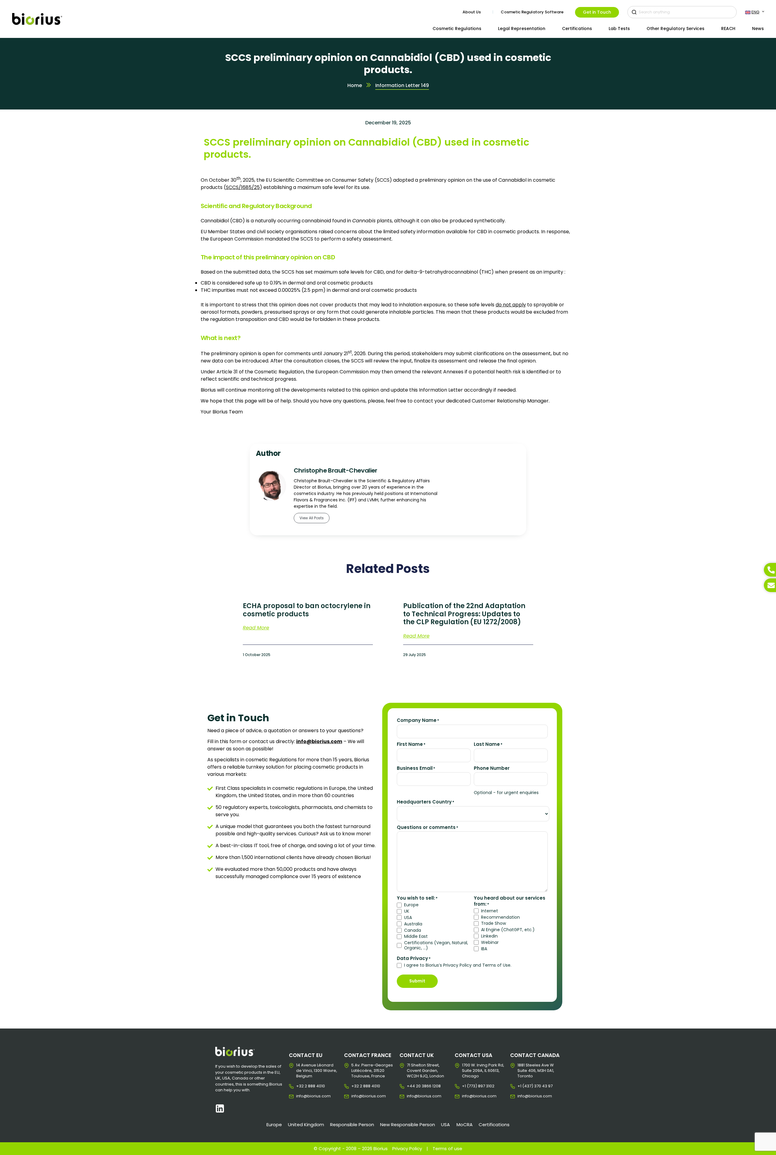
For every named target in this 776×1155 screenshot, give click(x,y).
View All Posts (311, 517)
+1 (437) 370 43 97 (522, 1086)
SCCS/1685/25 (243, 187)
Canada (412, 930)
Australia (413, 924)
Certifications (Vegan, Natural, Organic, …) (436, 945)
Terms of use (447, 1148)
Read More (256, 627)
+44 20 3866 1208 (411, 1086)
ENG (755, 12)
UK (406, 911)
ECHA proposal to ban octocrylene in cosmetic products (306, 609)
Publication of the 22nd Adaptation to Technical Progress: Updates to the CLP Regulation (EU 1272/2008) (464, 614)
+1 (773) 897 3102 (466, 1086)
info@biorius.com (301, 1096)
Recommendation (500, 917)
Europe (411, 904)
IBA (484, 948)
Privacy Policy (407, 1148)
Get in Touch (597, 12)
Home (354, 85)
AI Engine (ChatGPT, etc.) (508, 929)
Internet (489, 911)
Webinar (490, 942)
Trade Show (493, 923)
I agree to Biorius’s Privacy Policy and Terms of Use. (457, 965)
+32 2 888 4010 (301, 1086)
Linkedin (489, 936)
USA (408, 917)
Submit (417, 981)
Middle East (416, 936)
